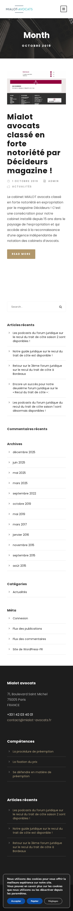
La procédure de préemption (33, 751)
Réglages (53, 901)
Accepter (16, 901)
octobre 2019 (22, 504)
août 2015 (19, 566)
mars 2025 (20, 483)
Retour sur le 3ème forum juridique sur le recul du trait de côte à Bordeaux (37, 370)
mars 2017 (20, 524)
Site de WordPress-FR (28, 649)
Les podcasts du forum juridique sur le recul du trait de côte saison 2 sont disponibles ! (39, 337)
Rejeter (35, 901)
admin (53, 181)
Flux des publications (27, 629)
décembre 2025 (24, 452)
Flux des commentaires (29, 639)
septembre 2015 (24, 555)
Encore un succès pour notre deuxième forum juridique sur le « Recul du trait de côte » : (35, 388)
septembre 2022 (24, 493)
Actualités (22, 186)
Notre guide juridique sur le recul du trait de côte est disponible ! (38, 353)
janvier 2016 (21, 535)
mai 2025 (19, 473)
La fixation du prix (25, 762)
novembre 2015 (23, 545)
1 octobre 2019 (25, 181)
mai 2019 (19, 514)
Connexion (20, 618)
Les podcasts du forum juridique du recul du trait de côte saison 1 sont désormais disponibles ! (38, 407)
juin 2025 (19, 462)
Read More (21, 254)
